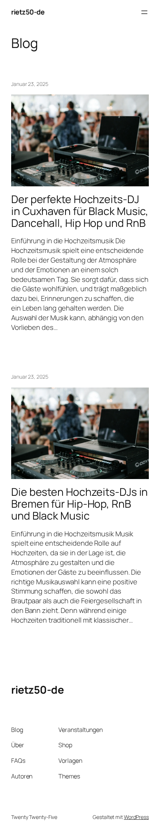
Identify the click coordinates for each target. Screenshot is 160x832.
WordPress (136, 816)
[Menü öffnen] (144, 12)
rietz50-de (27, 12)
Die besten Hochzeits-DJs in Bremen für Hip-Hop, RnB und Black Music (79, 504)
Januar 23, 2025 (29, 83)
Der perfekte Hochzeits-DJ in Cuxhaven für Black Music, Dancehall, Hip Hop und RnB (79, 211)
